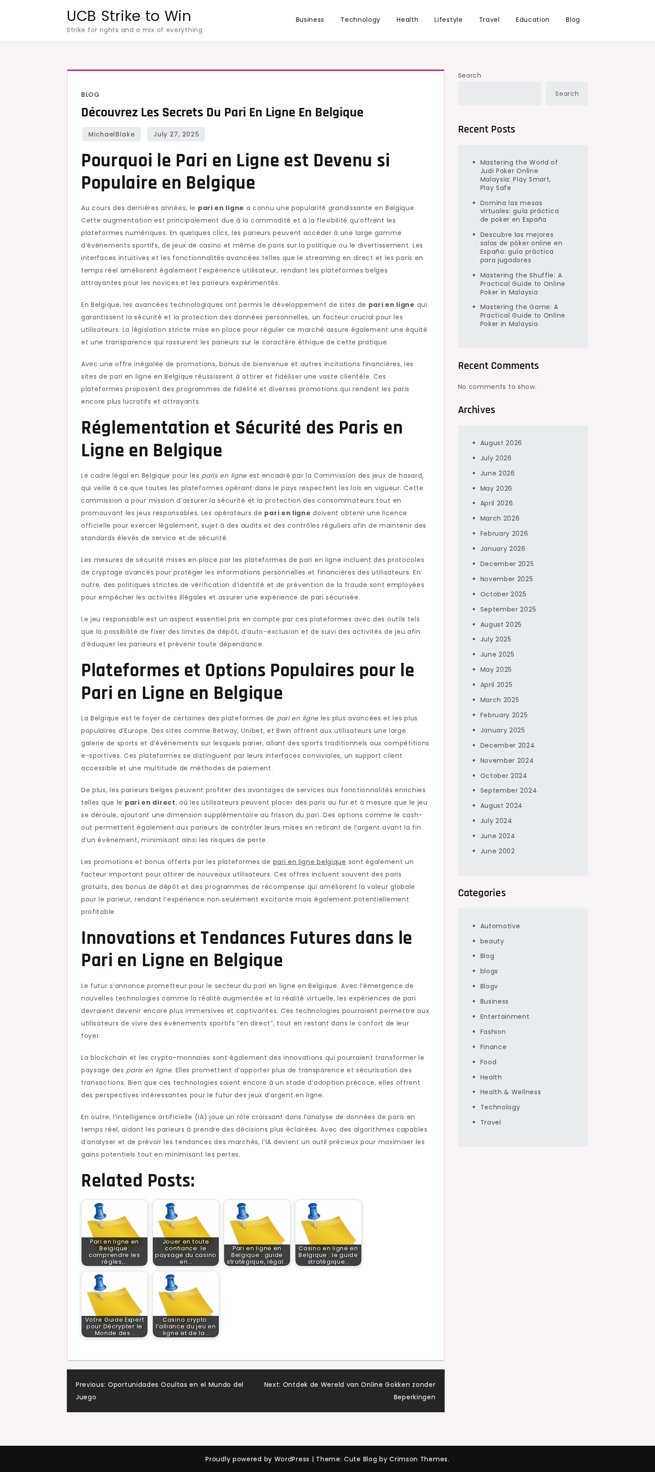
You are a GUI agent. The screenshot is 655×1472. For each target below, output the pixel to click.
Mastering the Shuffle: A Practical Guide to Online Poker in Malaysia (523, 283)
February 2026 (504, 533)
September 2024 (508, 790)
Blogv (489, 986)
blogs (489, 971)
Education (533, 19)
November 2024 (507, 760)
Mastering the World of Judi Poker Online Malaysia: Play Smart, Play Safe (519, 174)
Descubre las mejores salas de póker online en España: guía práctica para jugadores (521, 247)
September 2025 (508, 608)
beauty (492, 940)
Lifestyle (448, 19)
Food (488, 1061)
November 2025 (506, 578)
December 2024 (507, 744)
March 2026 (500, 518)
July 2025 (496, 639)
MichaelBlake (111, 134)
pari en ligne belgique (309, 861)
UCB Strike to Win (129, 16)
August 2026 (501, 442)
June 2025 (497, 654)
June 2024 (498, 835)
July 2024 (496, 820)
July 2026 (496, 457)
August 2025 (501, 624)
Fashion (493, 1031)
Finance (493, 1046)
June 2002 (497, 850)
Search (470, 75)
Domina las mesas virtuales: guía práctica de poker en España (519, 211)
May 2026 (496, 488)
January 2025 (502, 729)
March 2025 (500, 699)
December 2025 (507, 563)
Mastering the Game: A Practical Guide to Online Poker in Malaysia (523, 315)
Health (407, 19)
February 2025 (504, 714)
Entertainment (505, 1016)
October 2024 (504, 775)
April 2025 (496, 684)
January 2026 (503, 548)
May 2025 (496, 669)
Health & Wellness (510, 1091)
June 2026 (497, 472)
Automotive (500, 925)
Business (310, 19)
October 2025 (503, 593)
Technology (360, 19)
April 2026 (496, 503)
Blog (573, 19)
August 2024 (501, 805)
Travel (489, 19)
